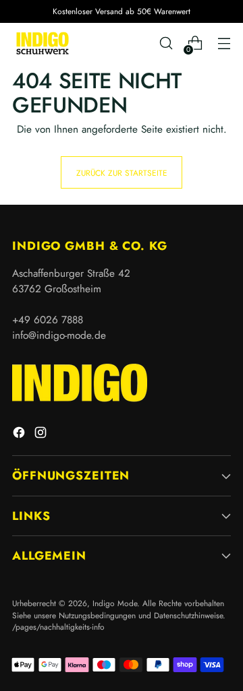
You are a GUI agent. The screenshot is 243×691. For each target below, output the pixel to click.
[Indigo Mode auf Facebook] (20, 435)
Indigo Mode (114, 603)
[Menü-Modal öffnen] (224, 43)
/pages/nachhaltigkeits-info (58, 626)
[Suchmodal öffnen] (166, 43)
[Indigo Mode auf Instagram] (42, 435)
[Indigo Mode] (42, 43)
